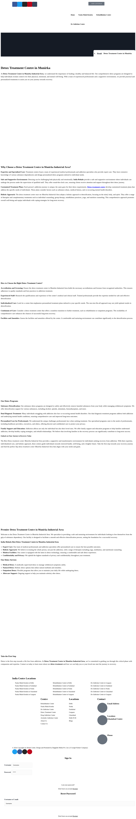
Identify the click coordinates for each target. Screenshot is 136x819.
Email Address (113, 704)
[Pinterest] (29, 751)
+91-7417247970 (113, 738)
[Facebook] (19, 751)
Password (7, 772)
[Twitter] (14, 751)
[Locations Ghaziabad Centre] (102, 720)
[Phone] (102, 739)
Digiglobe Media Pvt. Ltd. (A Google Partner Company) (70, 748)
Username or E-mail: (11, 799)
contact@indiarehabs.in (115, 707)
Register (75, 789)
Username (7, 765)
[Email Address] (102, 708)
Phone (110, 735)
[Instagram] (24, 751)
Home (99, 53)
